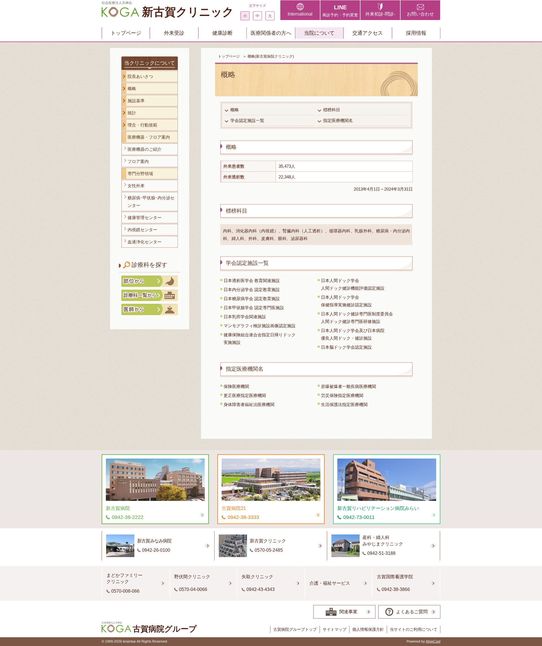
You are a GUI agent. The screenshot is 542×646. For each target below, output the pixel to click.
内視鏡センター (142, 229)
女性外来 (136, 185)
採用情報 (416, 33)
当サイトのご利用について (413, 629)
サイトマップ (334, 629)
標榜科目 (331, 109)
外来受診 (174, 33)
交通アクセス (367, 33)
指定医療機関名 (338, 120)
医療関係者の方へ (271, 33)
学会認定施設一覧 (247, 120)
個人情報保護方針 (368, 629)
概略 (234, 109)
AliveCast (433, 641)
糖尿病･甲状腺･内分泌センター (151, 201)
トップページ (126, 33)
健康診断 (222, 33)
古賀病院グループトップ (295, 629)
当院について (319, 33)
